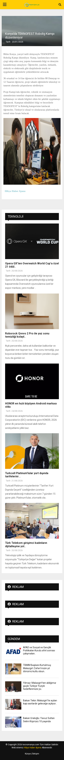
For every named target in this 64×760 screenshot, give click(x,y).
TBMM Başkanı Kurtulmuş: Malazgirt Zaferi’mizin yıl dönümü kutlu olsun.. (37, 668)
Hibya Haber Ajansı (32, 747)
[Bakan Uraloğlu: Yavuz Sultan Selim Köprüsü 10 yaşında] (13, 722)
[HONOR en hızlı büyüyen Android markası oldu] (32, 381)
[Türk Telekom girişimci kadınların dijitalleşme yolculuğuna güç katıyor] (32, 521)
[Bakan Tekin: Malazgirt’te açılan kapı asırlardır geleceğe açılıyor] (13, 704)
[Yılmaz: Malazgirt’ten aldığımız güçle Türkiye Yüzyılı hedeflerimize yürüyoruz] (13, 686)
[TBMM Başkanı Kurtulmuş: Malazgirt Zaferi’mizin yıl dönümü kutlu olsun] (13, 669)
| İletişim (35, 754)
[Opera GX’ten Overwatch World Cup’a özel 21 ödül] (32, 241)
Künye (28, 754)
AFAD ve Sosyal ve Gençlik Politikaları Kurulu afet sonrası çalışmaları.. (39, 650)
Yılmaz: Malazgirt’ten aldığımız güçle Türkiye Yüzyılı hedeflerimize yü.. (39, 685)
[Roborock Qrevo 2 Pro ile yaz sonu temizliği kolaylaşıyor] (32, 311)
